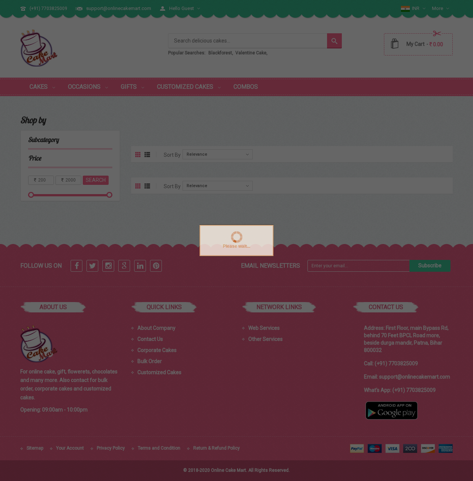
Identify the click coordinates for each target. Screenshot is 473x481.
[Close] (310, 464)
